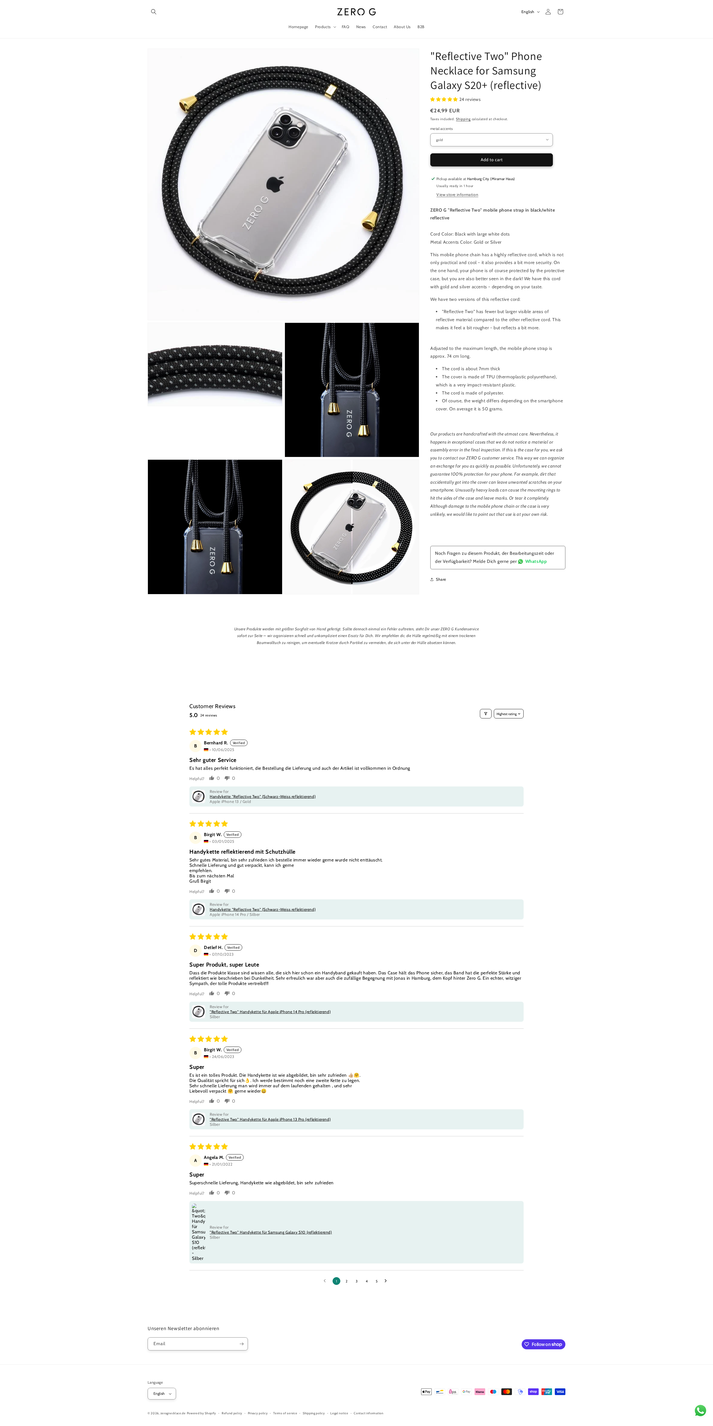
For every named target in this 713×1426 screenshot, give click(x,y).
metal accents (441, 128)
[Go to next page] (387, 1281)
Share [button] (441, 579)
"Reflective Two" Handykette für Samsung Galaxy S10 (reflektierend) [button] (271, 1232)
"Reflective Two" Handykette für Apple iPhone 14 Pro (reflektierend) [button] (270, 1011)
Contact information (368, 1413)
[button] (154, 12)
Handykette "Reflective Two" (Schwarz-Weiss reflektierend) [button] (263, 796)
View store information (457, 194)
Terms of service (285, 1413)
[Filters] (486, 713)
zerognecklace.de (173, 1413)
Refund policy (232, 1413)
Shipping (463, 119)
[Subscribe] (241, 1343)
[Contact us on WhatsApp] (700, 1412)
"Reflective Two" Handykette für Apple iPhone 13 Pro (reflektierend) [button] (270, 1119)
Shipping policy (314, 1413)
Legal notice (339, 1413)
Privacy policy (258, 1413)
